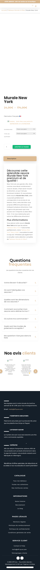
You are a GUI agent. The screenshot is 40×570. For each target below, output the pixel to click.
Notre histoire (20, 501)
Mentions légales (19, 522)
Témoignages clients (19, 553)
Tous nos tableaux (20, 481)
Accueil (4, 10)
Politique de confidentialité (19, 529)
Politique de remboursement (19, 525)
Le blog (20, 508)
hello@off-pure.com (16, 409)
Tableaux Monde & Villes (16, 10)
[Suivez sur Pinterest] (21, 558)
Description (11, 159)
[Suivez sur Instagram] (18, 558)
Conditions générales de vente (19, 532)
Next (35, 371)
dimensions (8, 129)
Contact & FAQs (19, 546)
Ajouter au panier (22, 147)
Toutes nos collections (20, 484)
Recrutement (20, 505)
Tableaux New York (13, 228)
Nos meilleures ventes (20, 488)
